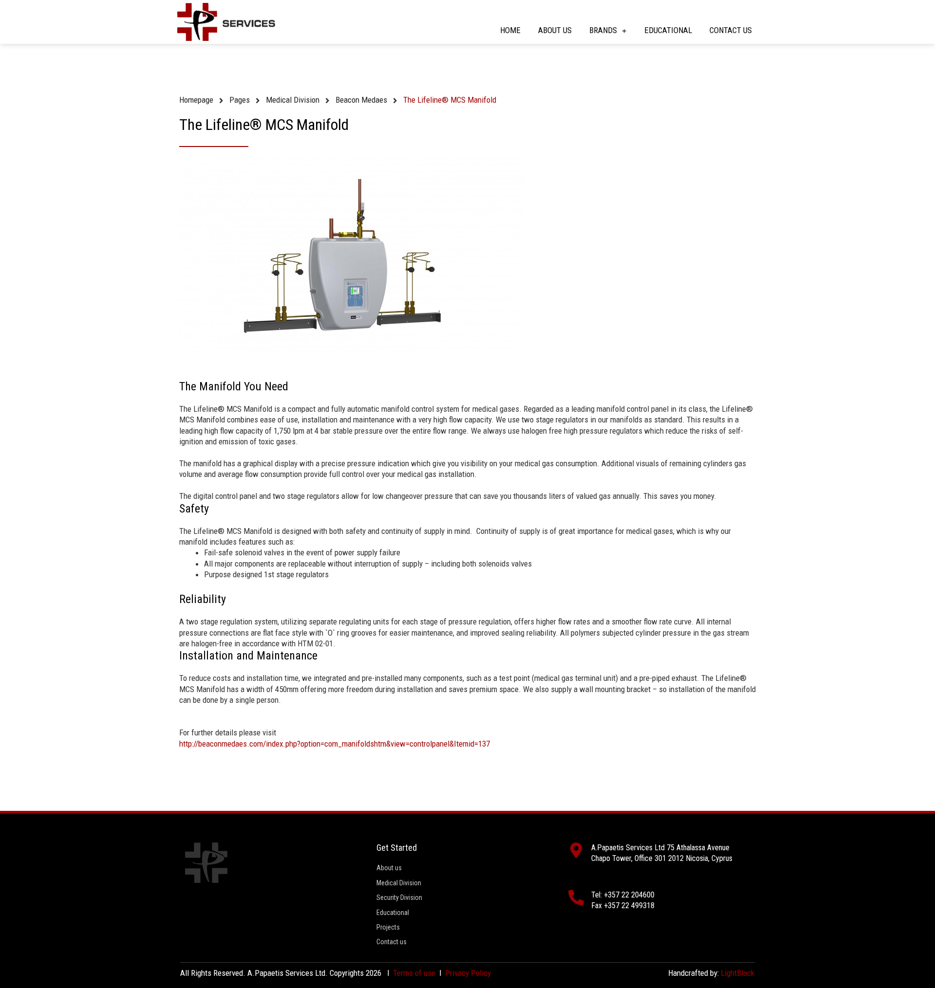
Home (510, 30)
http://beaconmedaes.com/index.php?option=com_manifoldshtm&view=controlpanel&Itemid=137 (334, 744)
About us (555, 30)
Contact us (731, 30)
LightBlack (737, 973)
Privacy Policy (468, 973)
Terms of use (414, 973)
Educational (668, 30)
